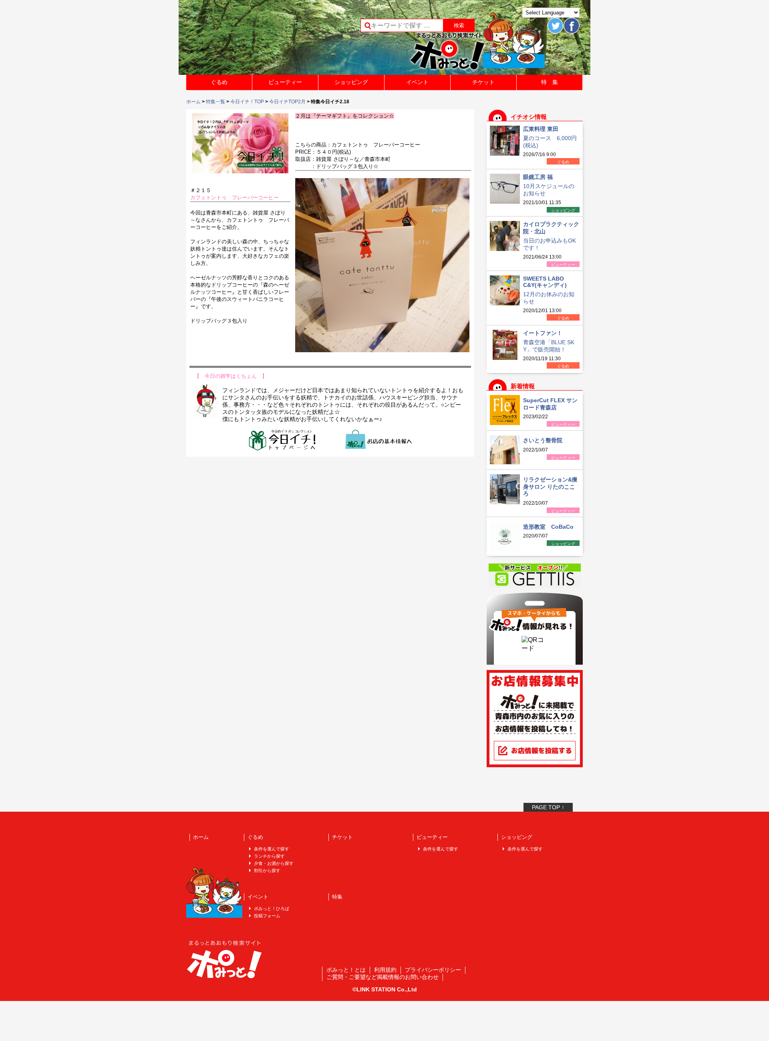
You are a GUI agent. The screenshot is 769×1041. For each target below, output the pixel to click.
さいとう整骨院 (542, 440)
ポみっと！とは (346, 970)
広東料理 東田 (540, 129)
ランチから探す (269, 856)
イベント (417, 82)
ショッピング (351, 82)
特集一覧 (215, 101)
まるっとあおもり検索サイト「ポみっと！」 (245, 40)
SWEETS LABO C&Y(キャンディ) (545, 281)
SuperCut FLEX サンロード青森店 (550, 404)
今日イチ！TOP (247, 101)
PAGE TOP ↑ (548, 807)
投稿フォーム (267, 915)
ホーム (193, 101)
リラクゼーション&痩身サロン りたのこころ (550, 486)
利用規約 (385, 970)
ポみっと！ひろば (271, 908)
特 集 (549, 82)
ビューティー (285, 82)
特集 (337, 897)
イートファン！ (542, 333)
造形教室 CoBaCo (548, 527)
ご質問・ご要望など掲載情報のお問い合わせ (382, 977)
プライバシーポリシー (433, 970)
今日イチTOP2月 (287, 101)
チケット (483, 82)
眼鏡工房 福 (538, 177)
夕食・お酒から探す (274, 863)
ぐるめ (219, 82)
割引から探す (267, 870)
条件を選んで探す (271, 848)
